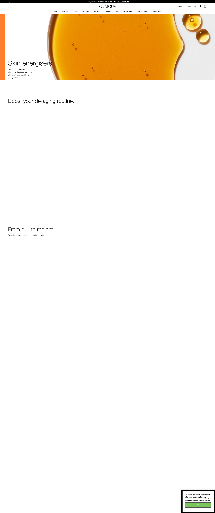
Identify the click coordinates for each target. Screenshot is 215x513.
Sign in (179, 6)
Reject (198, 505)
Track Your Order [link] (123, 2)
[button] (205, 6)
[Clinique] (107, 6)
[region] (198, 501)
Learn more (189, 508)
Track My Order (190, 6)
